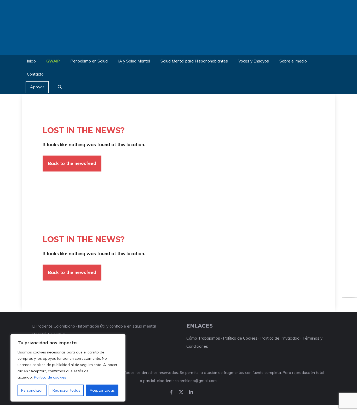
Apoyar (37, 86)
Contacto (35, 74)
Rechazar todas (66, 390)
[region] (67, 368)
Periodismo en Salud (89, 61)
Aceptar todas (102, 390)
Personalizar (32, 390)
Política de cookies (50, 377)
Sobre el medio (293, 61)
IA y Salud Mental (134, 61)
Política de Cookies (240, 338)
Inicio (31, 61)
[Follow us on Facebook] (171, 392)
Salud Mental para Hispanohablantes (194, 61)
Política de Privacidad (280, 338)
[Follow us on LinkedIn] (191, 392)
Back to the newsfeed (72, 163)
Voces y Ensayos (253, 61)
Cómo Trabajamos (203, 338)
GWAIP (53, 61)
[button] (60, 87)
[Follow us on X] (181, 392)
